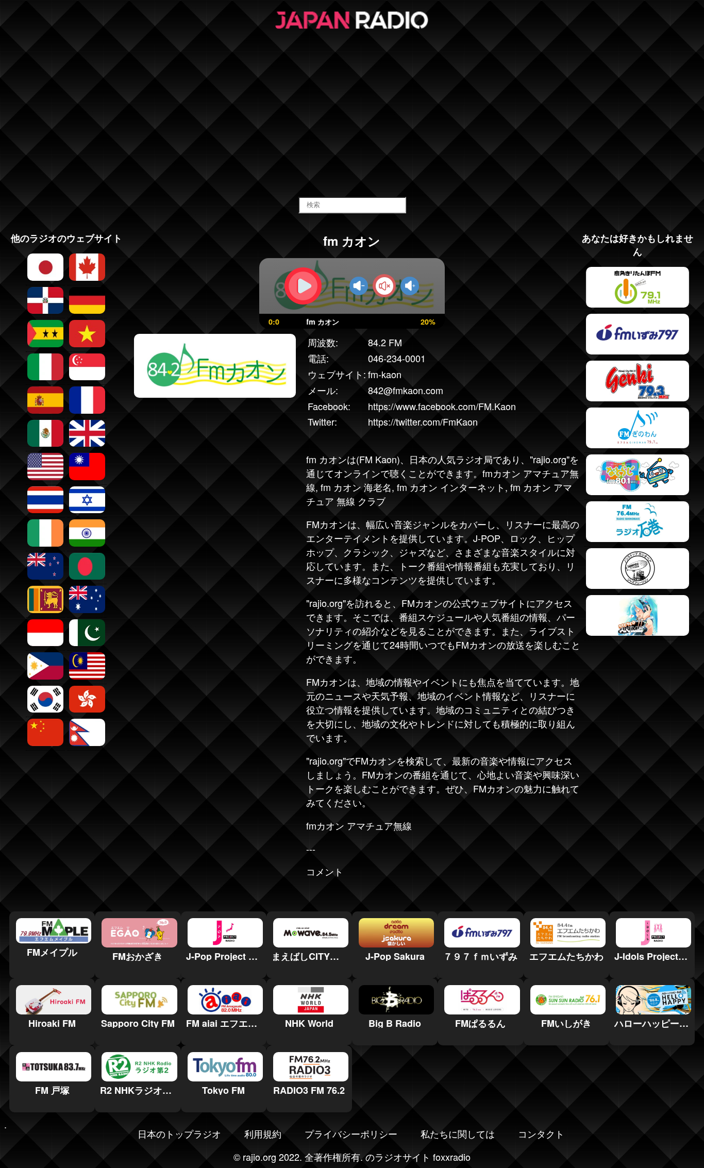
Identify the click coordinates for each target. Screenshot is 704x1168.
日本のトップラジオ (179, 1133)
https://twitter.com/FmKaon (423, 421)
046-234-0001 (397, 358)
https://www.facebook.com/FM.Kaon (442, 406)
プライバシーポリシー (351, 1133)
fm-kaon (384, 374)
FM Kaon (378, 459)
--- (310, 848)
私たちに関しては (458, 1133)
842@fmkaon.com (405, 390)
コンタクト (541, 1133)
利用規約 (262, 1133)
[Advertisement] (352, 114)
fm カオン (326, 459)
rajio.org (549, 459)
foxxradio (452, 1156)
